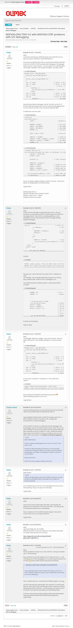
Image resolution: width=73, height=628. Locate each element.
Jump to (53, 616)
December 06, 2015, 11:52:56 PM (32, 470)
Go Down (8, 47)
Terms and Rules (60, 626)
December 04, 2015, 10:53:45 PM (32, 208)
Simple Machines (16, 626)
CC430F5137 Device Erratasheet (51, 435)
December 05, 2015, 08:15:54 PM (32, 407)
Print (65, 47)
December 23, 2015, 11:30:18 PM (32, 545)
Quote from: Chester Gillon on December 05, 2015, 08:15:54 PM (41, 565)
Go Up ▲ (67, 626)
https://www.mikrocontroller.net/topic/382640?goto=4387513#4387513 (37, 537)
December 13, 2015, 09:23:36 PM (32, 524)
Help (53, 626)
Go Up (7, 605)
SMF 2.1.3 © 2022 (8, 626)
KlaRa (8, 52)
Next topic (64, 41)
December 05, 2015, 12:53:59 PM (32, 334)
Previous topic (55, 41)
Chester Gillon (11, 407)
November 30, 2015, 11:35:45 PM (32, 52)
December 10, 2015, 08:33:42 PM (32, 498)
